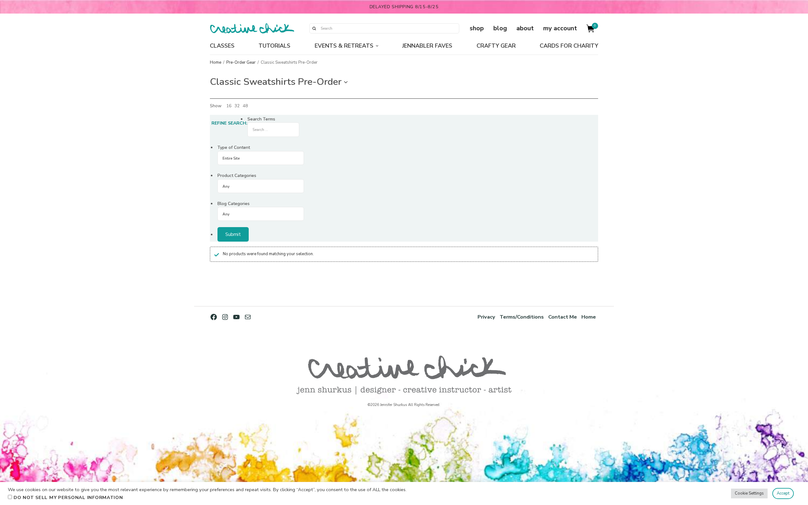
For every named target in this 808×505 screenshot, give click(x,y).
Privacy (486, 316)
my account (560, 28)
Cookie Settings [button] (749, 493)
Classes (222, 46)
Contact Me (562, 316)
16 (228, 106)
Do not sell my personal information (68, 497)
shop (477, 28)
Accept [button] (783, 493)
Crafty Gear (496, 46)
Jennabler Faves (427, 46)
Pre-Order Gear (241, 62)
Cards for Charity (569, 46)
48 (245, 106)
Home (215, 62)
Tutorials (274, 46)
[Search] (314, 28)
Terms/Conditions (522, 316)
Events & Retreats (344, 46)
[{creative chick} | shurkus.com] (252, 28)
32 (237, 106)
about (525, 28)
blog (500, 28)
